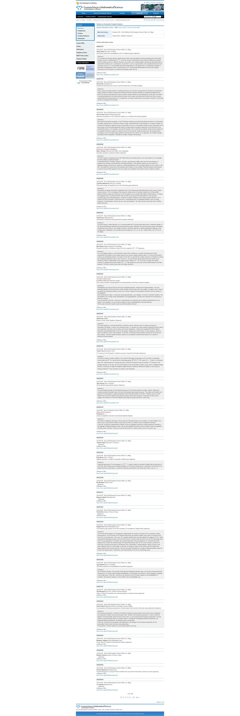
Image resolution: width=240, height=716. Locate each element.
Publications (80, 49)
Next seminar (122, 27)
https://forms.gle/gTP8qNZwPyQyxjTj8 (107, 433)
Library (78, 46)
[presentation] (119, 60)
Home (84, 13)
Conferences (81, 30)
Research (80, 16)
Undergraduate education (105, 16)
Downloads (81, 38)
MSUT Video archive (82, 55)
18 (133, 697)
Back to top (161, 702)
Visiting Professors (83, 36)
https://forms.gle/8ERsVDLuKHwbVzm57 (108, 74)
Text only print (149, 20)
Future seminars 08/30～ (134, 27)
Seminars (89, 20)
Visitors (80, 33)
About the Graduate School (102, 13)
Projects (156, 13)
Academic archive (81, 52)
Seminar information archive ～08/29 (107, 27)
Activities (140, 13)
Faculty (122, 13)
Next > (138, 697)
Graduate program (91, 16)
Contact (148, 2)
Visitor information (83, 62)
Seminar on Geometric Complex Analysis (103, 20)
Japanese (160, 2)
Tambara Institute (81, 59)
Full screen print (160, 20)
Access (154, 2)
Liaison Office (80, 43)
